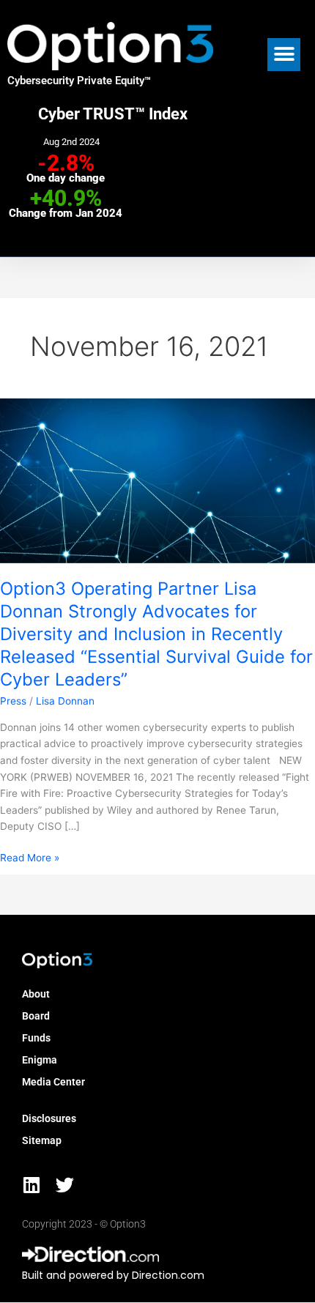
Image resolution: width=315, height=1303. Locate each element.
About (36, 994)
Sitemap (42, 1140)
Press (13, 701)
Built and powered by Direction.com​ (113, 1275)
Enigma (39, 1060)
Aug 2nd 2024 (71, 141)
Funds (36, 1038)
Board (36, 1016)
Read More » (29, 857)
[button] (283, 54)
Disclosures (49, 1118)
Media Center (53, 1082)
